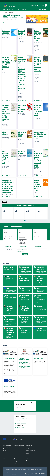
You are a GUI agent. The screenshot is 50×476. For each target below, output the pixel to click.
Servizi (18, 9)
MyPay (4, 448)
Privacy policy (40, 469)
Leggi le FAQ (28, 451)
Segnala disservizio (29, 445)
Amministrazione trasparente (19, 445)
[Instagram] (35, 5)
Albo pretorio (5, 450)
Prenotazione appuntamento (7, 445)
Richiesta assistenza (6, 447)
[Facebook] (37, 5)
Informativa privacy (29, 447)
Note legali (27, 453)
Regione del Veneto (5, 1)
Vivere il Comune (25, 9)
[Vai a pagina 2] (25, 220)
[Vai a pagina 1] (24, 220)
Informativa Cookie (29, 448)
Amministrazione (6, 9)
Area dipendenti (5, 451)
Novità (13, 9)
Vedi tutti (25, 254)
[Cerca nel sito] (46, 5)
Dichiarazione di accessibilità (30, 450)
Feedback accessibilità (29, 454)
